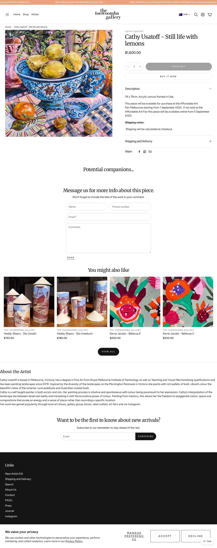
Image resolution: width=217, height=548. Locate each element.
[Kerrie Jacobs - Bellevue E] (135, 302)
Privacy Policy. (74, 541)
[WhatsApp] (144, 151)
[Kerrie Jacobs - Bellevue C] (188, 302)
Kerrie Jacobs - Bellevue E (125, 333)
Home (8, 27)
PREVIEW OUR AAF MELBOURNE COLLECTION (79, 2)
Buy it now (168, 76)
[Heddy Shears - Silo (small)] (29, 302)
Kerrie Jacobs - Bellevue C (178, 333)
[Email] (150, 151)
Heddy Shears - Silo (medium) (75, 333)
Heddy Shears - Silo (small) (20, 333)
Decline (195, 536)
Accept (165, 536)
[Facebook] (139, 151)
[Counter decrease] (128, 66)
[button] (7, 14)
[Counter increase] (140, 66)
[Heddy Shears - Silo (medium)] (82, 302)
